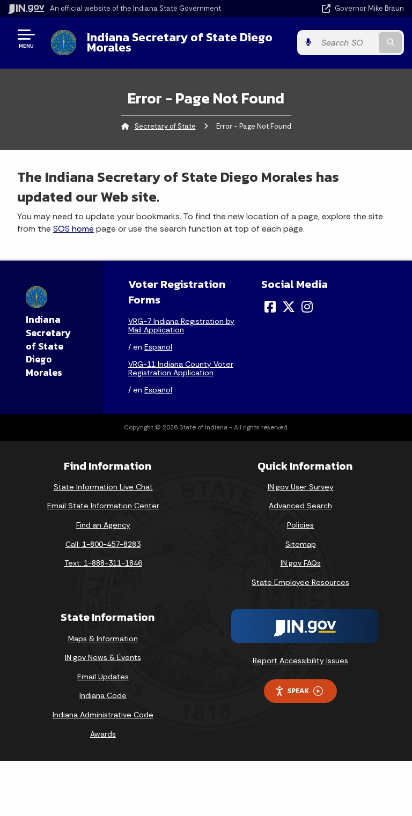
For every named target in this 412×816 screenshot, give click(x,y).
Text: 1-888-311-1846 (103, 563)
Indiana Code (103, 695)
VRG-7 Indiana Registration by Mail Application (181, 325)
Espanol (158, 347)
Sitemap (300, 544)
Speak (298, 690)
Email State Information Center (103, 505)
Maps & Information (103, 638)
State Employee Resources (300, 582)
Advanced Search (300, 505)
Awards (103, 734)
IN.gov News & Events (103, 657)
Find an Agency (103, 525)
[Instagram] (307, 306)
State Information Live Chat (103, 487)
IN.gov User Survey (301, 487)
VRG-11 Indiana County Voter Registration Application (180, 368)
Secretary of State (165, 126)
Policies (300, 525)
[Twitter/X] (288, 306)
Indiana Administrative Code (103, 714)
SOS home (73, 228)
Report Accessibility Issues (300, 660)
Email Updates (103, 676)
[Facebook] (270, 306)
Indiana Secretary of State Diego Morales (180, 42)
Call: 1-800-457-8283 (103, 544)
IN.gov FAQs (301, 563)
